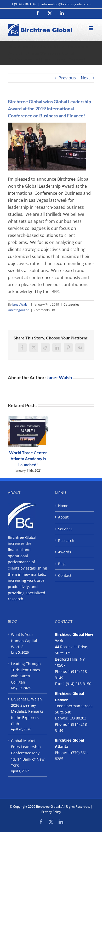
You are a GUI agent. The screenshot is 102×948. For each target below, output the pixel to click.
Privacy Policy (51, 812)
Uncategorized (18, 310)
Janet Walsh (20, 304)
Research (66, 540)
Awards (64, 551)
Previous (67, 78)
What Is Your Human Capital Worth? (24, 640)
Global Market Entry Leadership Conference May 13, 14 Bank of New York (27, 753)
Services (65, 528)
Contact (64, 575)
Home (63, 505)
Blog (62, 563)
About (63, 517)
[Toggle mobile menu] (91, 28)
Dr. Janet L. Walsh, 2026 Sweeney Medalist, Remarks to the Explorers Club (27, 711)
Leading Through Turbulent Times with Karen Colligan (26, 673)
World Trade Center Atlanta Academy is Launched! (28, 458)
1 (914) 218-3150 (77, 683)
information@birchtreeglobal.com (65, 4)
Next (85, 78)
